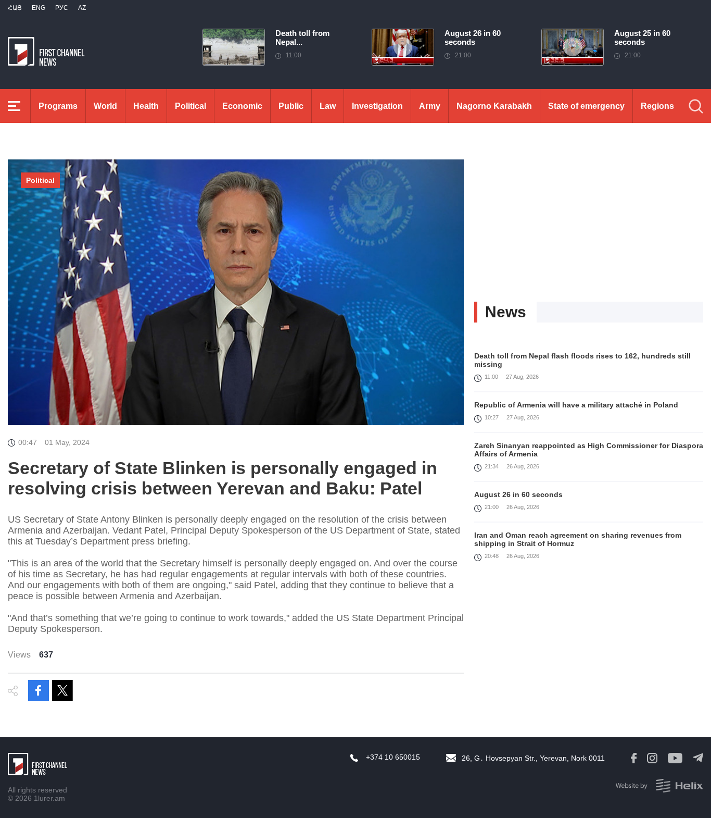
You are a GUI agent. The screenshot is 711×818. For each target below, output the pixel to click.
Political (190, 106)
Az (82, 7)
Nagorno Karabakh (494, 106)
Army (429, 106)
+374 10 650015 (393, 757)
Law (328, 106)
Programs (58, 106)
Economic (242, 106)
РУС (61, 7)
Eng (38, 7)
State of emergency (586, 106)
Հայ (15, 7)
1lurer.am (49, 798)
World (105, 106)
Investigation (377, 106)
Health (146, 106)
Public (290, 106)
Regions (657, 106)
